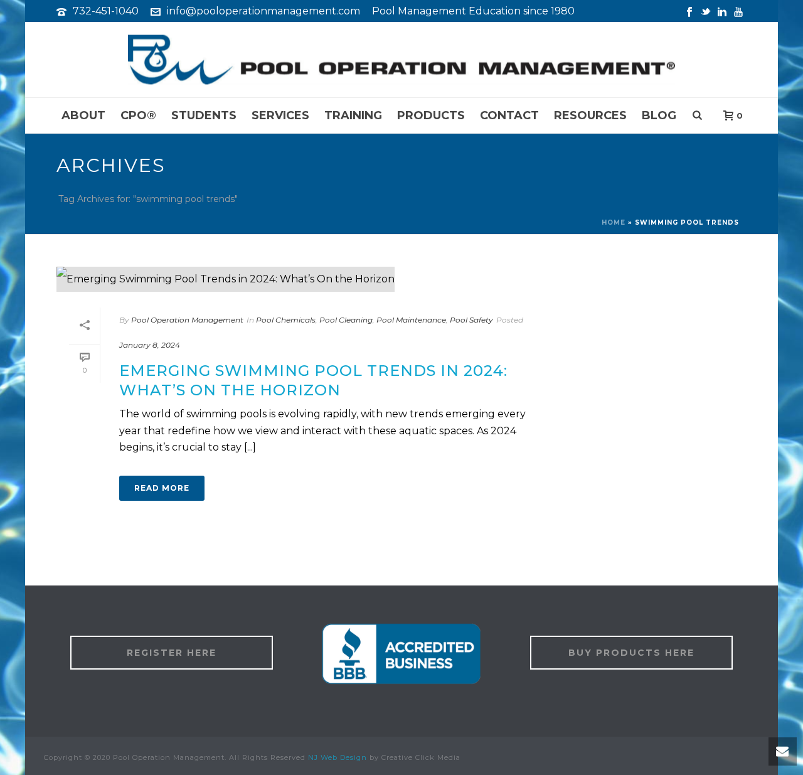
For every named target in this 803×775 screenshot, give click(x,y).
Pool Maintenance (411, 319)
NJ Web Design (337, 757)
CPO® (138, 115)
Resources (590, 115)
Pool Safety (471, 319)
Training (353, 115)
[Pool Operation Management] (401, 59)
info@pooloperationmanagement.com (263, 11)
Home (613, 222)
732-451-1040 (106, 11)
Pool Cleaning (346, 319)
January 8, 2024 (149, 345)
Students (204, 115)
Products (431, 115)
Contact (509, 115)
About (83, 115)
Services (280, 115)
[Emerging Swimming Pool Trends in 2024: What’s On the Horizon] (304, 279)
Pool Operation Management (187, 319)
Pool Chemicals (286, 319)
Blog (659, 115)
